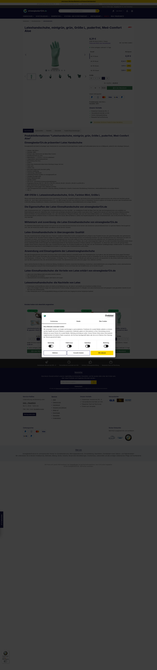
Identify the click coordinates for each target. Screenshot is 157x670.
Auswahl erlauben (78, 353)
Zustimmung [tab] (54, 321)
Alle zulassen (102, 353)
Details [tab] (79, 321)
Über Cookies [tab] (103, 321)
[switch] (69, 346)
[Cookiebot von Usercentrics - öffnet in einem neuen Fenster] (106, 316)
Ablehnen (55, 353)
